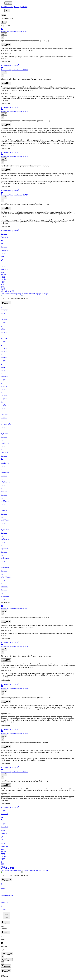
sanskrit (3, 45)
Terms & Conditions (7, 294)
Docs (2, 286)
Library (12, 7)
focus (2, 975)
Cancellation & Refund (28, 294)
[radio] (2, 943)
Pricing (26, 7)
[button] (38, 37)
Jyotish (22, 7)
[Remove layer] (2, 956)
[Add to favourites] (2, 37)
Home (2, 272)
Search (8, 7)
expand (3, 978)
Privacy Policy (17, 294)
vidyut (5, 922)
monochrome (4, 976)
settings (6, 971)
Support (3, 289)
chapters (6, 303)
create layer (7, 966)
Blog (2, 284)
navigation (6, 880)
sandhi (3, 926)
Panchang (17, 7)
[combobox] (6, 915)
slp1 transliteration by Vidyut (9, 65)
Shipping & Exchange (41, 294)
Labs (2, 283)
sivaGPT (3, 7)
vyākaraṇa (4, 928)
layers (5, 932)
